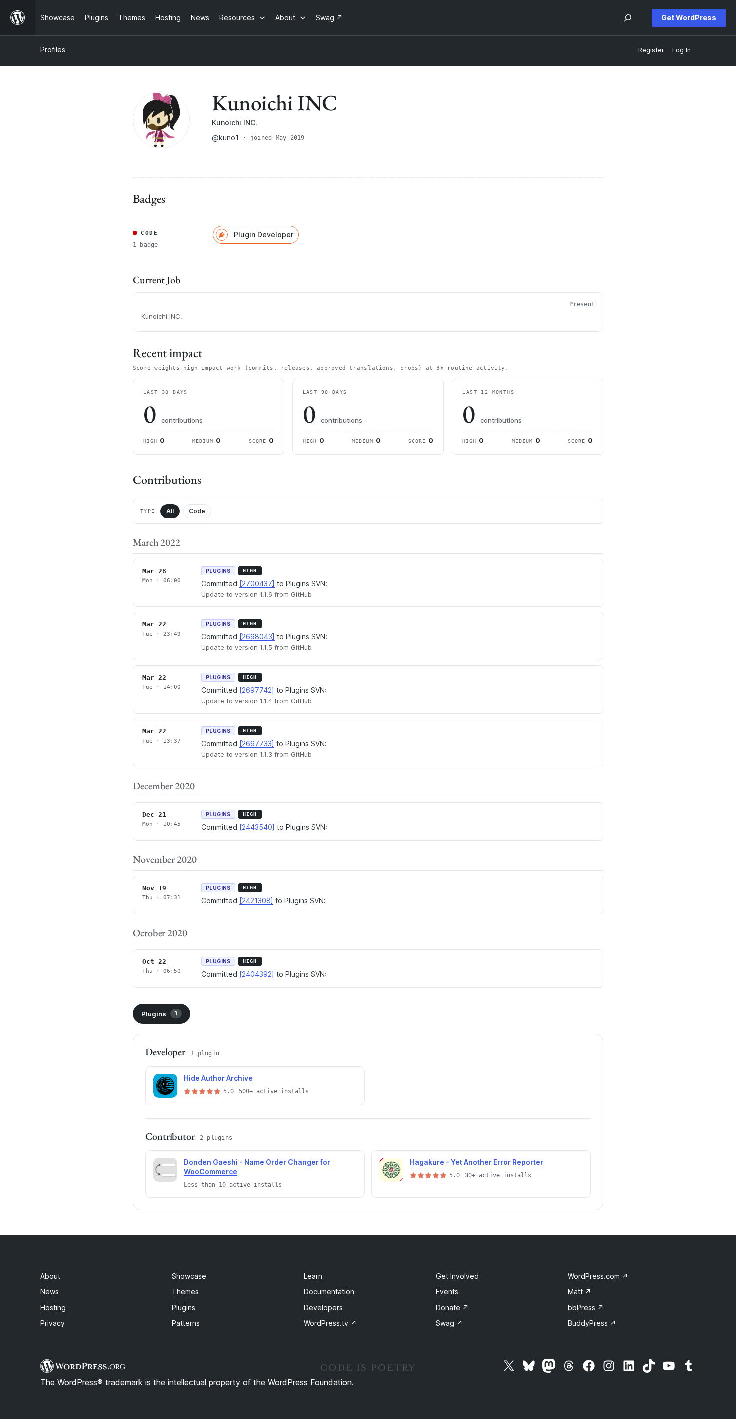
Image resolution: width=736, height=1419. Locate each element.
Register (651, 50)
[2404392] (256, 974)
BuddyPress (592, 1323)
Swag (449, 1323)
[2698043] (257, 636)
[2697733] (256, 743)
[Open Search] (628, 17)
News (49, 1291)
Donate (452, 1307)
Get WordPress (688, 17)
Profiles (52, 49)
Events (447, 1291)
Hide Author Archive (218, 1078)
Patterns (186, 1323)
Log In (681, 50)
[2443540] (257, 827)
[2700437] (257, 583)
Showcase (189, 1276)
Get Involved (457, 1276)
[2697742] (256, 690)
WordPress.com (598, 1276)
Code (197, 511)
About (50, 1276)
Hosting (53, 1307)
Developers (323, 1307)
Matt (579, 1291)
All (170, 511)
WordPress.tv (330, 1323)
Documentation (329, 1291)
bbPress (586, 1307)
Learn (313, 1276)
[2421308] (256, 900)
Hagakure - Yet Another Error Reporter (476, 1162)
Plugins (159, 1014)
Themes (185, 1291)
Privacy (52, 1323)
